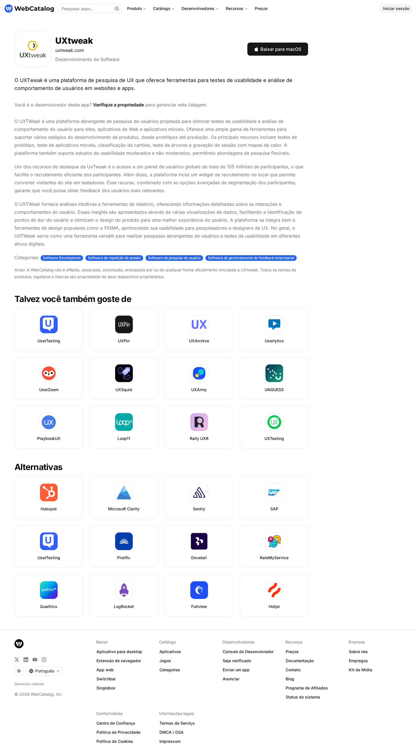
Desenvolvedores (198, 8)
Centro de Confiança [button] (115, 723)
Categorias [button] (169, 669)
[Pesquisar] (117, 8)
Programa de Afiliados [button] (307, 687)
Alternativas (38, 467)
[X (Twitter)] (16, 659)
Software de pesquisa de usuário (174, 258)
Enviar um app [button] (236, 669)
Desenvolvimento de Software (87, 59)
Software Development (62, 258)
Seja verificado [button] (237, 660)
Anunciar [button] (231, 678)
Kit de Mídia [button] (360, 669)
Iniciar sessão (396, 8)
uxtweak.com (69, 50)
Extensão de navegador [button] (118, 660)
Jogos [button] (165, 660)
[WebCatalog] (19, 643)
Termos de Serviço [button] (177, 723)
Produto (134, 8)
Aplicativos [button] (170, 651)
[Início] (29, 8)
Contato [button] (293, 669)
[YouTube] (35, 659)
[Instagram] (44, 659)
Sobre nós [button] (358, 651)
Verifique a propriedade (118, 105)
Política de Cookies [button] (114, 741)
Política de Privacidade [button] (118, 732)
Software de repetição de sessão (114, 258)
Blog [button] (290, 678)
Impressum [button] (169, 741)
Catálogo (161, 8)
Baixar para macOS (280, 49)
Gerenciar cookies (29, 684)
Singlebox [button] (105, 687)
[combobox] (44, 671)
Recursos (234, 8)
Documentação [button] (300, 660)
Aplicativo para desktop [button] (119, 651)
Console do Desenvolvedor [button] (248, 651)
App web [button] (105, 669)
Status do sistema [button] (303, 697)
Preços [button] (292, 651)
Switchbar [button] (106, 678)
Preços (261, 8)
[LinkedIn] (26, 659)
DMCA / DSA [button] (171, 732)
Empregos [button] (358, 660)
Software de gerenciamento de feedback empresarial (251, 258)
